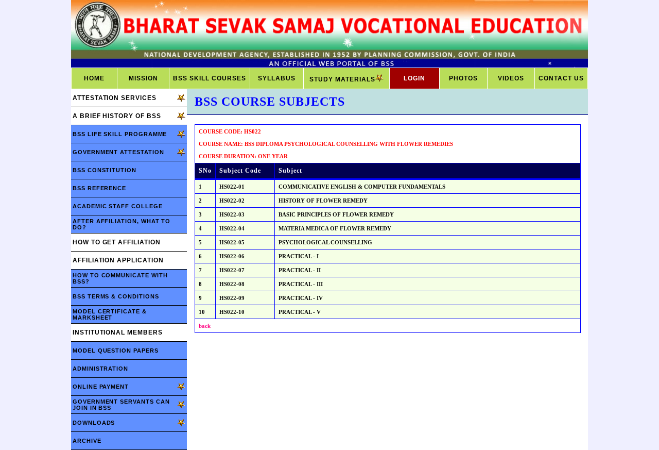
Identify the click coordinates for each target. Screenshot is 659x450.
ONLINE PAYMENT (101, 387)
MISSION (143, 78)
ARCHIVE (87, 441)
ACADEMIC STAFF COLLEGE (118, 206)
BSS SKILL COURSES (209, 78)
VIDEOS (511, 78)
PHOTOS (463, 78)
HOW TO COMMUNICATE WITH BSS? (120, 278)
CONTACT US (561, 78)
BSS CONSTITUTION (104, 170)
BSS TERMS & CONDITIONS (116, 296)
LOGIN (414, 78)
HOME (94, 78)
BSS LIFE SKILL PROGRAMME (120, 134)
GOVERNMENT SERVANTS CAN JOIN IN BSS (121, 404)
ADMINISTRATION (100, 368)
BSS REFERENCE (99, 188)
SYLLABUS (277, 78)
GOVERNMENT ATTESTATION (118, 152)
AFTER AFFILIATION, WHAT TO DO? (121, 224)
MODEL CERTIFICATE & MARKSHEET (110, 314)
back (205, 326)
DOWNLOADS (94, 423)
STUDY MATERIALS (342, 79)
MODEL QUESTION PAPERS (116, 350)
